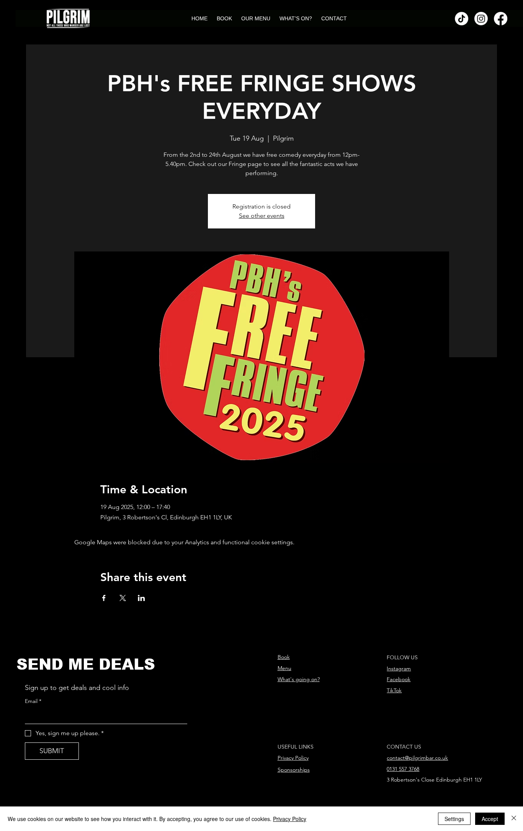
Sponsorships (294, 769)
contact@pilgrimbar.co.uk (417, 757)
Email (33, 701)
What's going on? (299, 679)
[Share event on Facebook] (104, 598)
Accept (490, 819)
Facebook (398, 679)
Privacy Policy (293, 757)
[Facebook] (500, 18)
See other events (261, 215)
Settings (454, 819)
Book (284, 657)
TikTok (394, 690)
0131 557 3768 (403, 768)
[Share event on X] (122, 598)
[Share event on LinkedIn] (141, 598)
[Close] (513, 819)
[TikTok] (461, 18)
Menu (284, 668)
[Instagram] (481, 18)
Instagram (399, 668)
